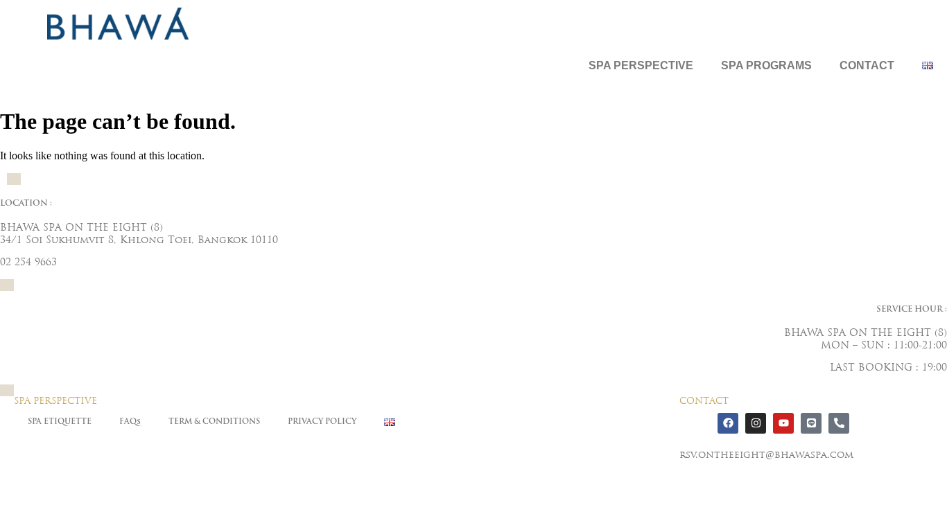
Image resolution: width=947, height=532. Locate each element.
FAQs (130, 422)
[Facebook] (728, 423)
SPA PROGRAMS (766, 65)
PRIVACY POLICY (322, 422)
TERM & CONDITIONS (214, 422)
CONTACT (867, 65)
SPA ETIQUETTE (60, 422)
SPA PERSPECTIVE (641, 65)
